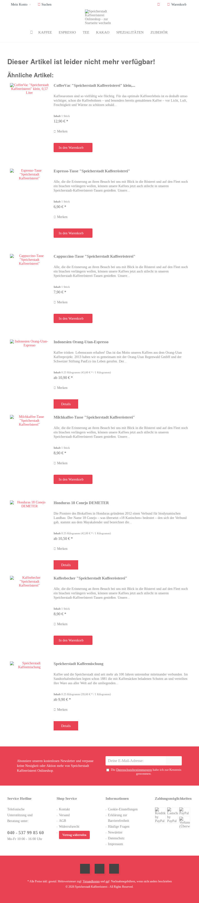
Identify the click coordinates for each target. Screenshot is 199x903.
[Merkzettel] (158, 4)
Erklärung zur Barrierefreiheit (118, 818)
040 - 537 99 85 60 (25, 832)
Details (66, 404)
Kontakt (64, 809)
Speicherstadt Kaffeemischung (78, 664)
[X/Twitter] (99, 869)
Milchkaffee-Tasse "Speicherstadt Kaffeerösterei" (94, 417)
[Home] (31, 32)
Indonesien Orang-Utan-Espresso (81, 342)
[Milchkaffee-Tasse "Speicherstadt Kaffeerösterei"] (29, 453)
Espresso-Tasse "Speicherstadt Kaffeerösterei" (92, 171)
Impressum (115, 844)
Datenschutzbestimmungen (134, 769)
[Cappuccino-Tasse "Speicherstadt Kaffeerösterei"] (29, 292)
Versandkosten (91, 881)
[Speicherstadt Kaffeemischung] (29, 694)
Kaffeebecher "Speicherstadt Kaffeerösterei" (90, 578)
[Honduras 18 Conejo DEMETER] (29, 533)
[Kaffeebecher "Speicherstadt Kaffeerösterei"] (29, 614)
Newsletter (115, 832)
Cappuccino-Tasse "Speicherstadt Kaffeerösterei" (94, 256)
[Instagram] (114, 869)
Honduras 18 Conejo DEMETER (81, 503)
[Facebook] (85, 869)
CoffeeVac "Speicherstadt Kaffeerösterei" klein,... (94, 85)
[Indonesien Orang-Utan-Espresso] (29, 373)
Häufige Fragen (118, 826)
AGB (62, 821)
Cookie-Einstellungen (123, 809)
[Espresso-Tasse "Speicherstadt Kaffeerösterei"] (29, 207)
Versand (64, 815)
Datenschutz (116, 838)
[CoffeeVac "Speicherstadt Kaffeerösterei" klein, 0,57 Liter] (29, 121)
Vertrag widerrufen (74, 835)
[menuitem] (178, 4)
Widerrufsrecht (69, 826)
